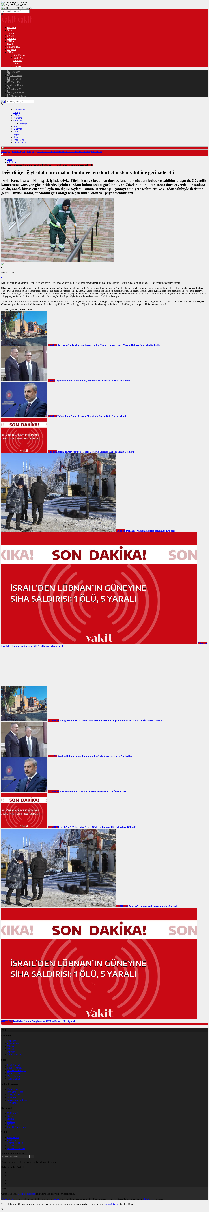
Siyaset (10, 35)
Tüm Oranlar (13, 1078)
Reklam (11, 1121)
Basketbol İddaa (15, 1092)
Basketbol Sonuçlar (16, 1070)
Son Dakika (19, 55)
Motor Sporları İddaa (17, 1100)
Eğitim (10, 41)
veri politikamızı (111, 1204)
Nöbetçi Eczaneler (16, 1148)
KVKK (11, 1124)
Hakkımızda (13, 1113)
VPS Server (148, 1199)
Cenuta (55, 1199)
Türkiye (17, 66)
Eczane (10, 1145)
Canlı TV (15, 82)
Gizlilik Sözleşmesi (16, 1127)
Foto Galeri (16, 75)
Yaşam (10, 33)
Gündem (11, 27)
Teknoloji (18, 57)
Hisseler (11, 1046)
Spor (9, 30)
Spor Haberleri (14, 1067)
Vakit (9, 159)
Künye (10, 1116)
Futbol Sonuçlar (15, 1073)
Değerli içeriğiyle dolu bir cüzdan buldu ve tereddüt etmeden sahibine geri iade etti (62, 151)
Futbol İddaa (13, 1089)
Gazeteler (15, 72)
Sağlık (10, 44)
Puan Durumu (14, 1076)
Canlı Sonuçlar (14, 1065)
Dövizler (11, 1049)
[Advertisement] (24, 666)
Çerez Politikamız (26, 1193)
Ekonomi (11, 38)
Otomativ (17, 60)
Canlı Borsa (16, 88)
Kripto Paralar (14, 1054)
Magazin (11, 49)
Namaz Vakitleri (18, 96)
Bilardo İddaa (14, 1097)
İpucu (16, 126)
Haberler (11, 1041)
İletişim (10, 1118)
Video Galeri (16, 79)
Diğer (10, 52)
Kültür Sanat (13, 46)
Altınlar (11, 1052)
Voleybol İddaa (14, 1094)
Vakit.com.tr (7, 1199)
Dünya (16, 63)
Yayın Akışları (17, 92)
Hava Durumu (18, 85)
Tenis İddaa (13, 1103)
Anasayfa (5, 151)
